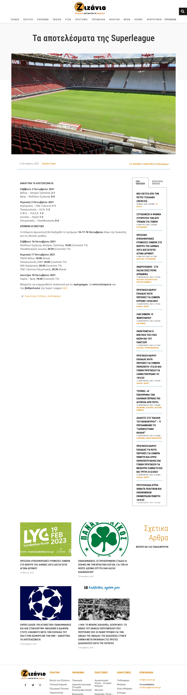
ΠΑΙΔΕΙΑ (57, 19)
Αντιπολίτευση (151, 280)
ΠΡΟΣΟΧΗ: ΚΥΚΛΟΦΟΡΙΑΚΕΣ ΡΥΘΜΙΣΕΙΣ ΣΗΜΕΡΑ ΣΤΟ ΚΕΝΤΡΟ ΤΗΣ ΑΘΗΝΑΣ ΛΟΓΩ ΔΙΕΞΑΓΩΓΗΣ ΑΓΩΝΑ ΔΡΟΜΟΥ (45, 564)
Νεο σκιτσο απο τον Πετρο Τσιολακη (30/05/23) (147, 197)
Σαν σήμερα (141, 323)
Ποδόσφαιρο (162, 164)
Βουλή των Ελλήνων (60, 680)
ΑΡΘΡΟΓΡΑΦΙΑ (154, 19)
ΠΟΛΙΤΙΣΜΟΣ (81, 19)
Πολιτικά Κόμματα (143, 282)
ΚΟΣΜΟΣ (138, 19)
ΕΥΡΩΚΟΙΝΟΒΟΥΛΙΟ (152, 348)
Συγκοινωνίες (141, 227)
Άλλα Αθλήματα (124, 688)
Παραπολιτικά (56, 692)
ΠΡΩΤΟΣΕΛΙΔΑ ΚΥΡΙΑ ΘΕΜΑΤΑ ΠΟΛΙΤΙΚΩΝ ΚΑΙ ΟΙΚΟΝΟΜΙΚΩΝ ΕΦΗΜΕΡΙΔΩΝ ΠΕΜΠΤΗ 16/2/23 (149, 492)
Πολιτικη (55, 672)
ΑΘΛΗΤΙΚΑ (114, 19)
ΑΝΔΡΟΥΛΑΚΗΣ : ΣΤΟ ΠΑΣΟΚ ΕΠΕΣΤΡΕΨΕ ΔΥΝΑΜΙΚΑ (147, 270)
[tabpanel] (149, 347)
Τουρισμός (77, 680)
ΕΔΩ (64, 288)
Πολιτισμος (101, 672)
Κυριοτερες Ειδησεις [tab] (157, 182)
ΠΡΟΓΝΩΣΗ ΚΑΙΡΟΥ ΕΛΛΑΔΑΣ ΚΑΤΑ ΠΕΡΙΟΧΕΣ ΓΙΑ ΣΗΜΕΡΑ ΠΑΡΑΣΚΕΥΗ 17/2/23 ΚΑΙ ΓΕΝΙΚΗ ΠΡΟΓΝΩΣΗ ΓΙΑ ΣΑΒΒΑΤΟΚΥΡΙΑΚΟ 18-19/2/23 (148, 366)
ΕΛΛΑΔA (15, 19)
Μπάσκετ (121, 684)
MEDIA (127, 19)
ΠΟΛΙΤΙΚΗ (28, 19)
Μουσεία (99, 690)
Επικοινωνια (170, 19)
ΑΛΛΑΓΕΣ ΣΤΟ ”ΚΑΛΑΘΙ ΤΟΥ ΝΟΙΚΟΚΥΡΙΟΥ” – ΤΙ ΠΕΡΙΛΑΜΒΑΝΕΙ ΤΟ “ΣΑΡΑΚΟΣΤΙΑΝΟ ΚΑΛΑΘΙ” (148, 425)
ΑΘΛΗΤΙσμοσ (124, 672)
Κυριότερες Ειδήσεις (36, 296)
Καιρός (146, 306)
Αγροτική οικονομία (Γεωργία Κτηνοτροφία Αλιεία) (82, 687)
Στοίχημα (121, 692)
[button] (183, 11)
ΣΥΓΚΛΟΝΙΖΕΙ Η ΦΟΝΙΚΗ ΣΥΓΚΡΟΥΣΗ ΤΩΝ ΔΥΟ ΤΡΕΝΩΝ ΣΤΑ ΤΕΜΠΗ (148, 218)
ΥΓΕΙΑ (68, 19)
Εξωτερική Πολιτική (59, 688)
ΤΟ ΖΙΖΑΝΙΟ (135, 164)
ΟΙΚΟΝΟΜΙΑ (43, 19)
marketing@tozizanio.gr (150, 687)
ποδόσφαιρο (54, 296)
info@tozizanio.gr (147, 680)
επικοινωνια (146, 672)
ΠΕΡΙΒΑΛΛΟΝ (98, 19)
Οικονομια (78, 672)
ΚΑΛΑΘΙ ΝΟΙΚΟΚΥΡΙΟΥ (154, 438)
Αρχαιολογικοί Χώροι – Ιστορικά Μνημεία (103, 683)
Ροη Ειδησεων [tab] (140, 182)
